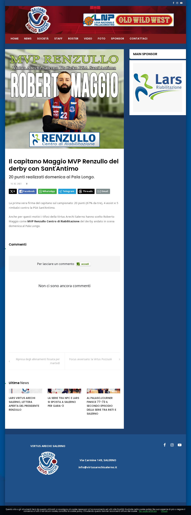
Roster (73, 38)
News (28, 38)
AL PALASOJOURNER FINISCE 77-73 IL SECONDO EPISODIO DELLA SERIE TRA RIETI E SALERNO (101, 406)
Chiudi (164, 511)
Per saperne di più (148, 511)
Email (105, 191)
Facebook (29, 191)
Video (88, 38)
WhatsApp (49, 191)
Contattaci (138, 38)
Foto (101, 38)
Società (43, 38)
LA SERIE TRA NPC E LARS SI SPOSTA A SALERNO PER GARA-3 (63, 402)
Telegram (68, 191)
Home (14, 38)
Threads (88, 191)
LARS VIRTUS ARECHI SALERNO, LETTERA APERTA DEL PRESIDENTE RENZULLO (24, 404)
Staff (58, 38)
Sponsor (117, 38)
